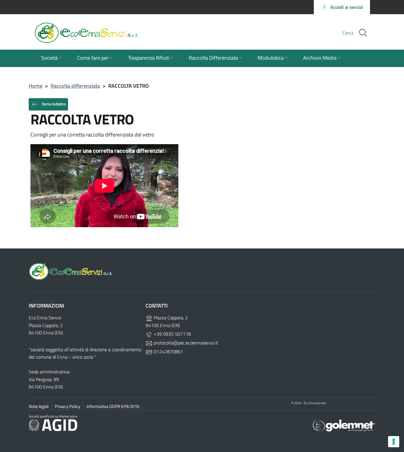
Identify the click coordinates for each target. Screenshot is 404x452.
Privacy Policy (67, 406)
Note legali (39, 406)
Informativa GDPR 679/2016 (112, 406)
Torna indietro (53, 103)
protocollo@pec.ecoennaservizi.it (185, 342)
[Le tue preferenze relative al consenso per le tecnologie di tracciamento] (393, 441)
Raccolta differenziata (75, 86)
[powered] (344, 425)
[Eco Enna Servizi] (109, 33)
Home (35, 86)
